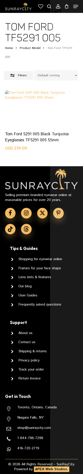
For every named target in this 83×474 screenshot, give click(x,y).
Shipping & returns (32, 351)
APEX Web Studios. (51, 469)
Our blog (25, 286)
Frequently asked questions (39, 304)
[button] (75, 6)
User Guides (27, 295)
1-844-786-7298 (30, 438)
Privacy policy (29, 360)
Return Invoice (29, 378)
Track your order (31, 369)
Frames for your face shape (39, 268)
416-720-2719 (28, 448)
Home (9, 48)
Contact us (26, 342)
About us (25, 333)
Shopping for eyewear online (40, 259)
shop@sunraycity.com (34, 427)
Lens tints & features (34, 277)
